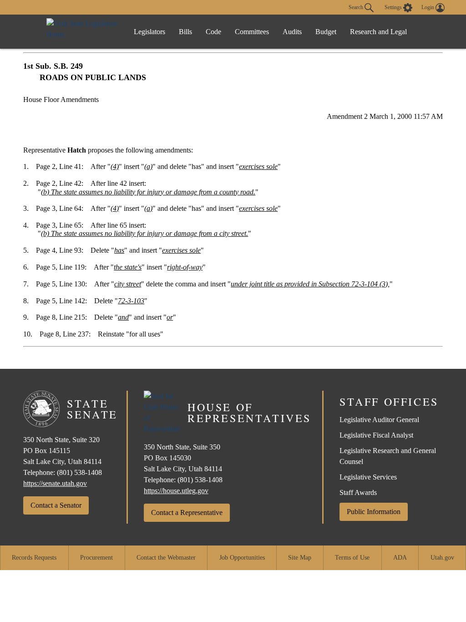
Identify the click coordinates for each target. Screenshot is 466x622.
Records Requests (34, 557)
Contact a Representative (187, 512)
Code (213, 32)
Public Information (373, 511)
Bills (185, 32)
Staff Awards (358, 492)
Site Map (299, 557)
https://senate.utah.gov (55, 483)
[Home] (82, 32)
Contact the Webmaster (166, 557)
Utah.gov (442, 557)
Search (357, 7)
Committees (252, 32)
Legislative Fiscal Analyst (376, 435)
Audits (292, 32)
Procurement (96, 557)
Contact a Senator (55, 505)
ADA (400, 557)
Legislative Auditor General (379, 419)
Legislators (149, 32)
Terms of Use (352, 557)
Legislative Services (368, 477)
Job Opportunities (242, 557)
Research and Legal (378, 32)
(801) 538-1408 (79, 472)
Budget (325, 32)
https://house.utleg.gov (176, 491)
